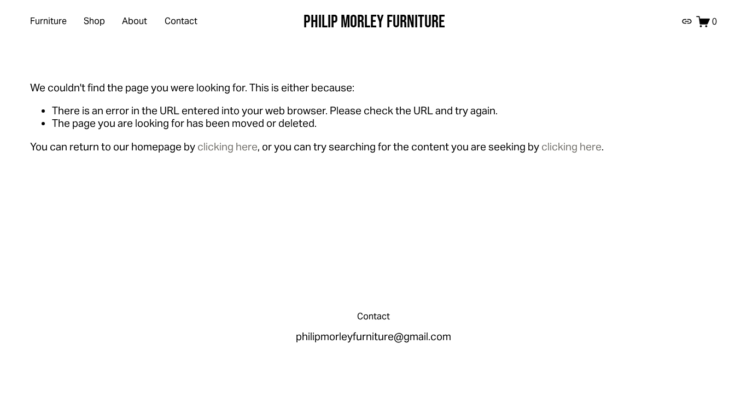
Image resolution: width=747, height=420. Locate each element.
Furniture (48, 21)
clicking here (227, 146)
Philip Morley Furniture (374, 21)
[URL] (686, 21)
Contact (181, 21)
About (134, 21)
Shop (94, 21)
